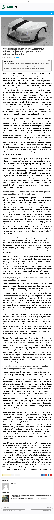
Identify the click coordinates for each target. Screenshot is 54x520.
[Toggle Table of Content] (48, 61)
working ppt (17, 475)
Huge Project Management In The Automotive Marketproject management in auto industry (24, 66)
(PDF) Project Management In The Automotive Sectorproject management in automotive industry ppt (26, 64)
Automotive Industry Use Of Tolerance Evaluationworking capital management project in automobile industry (24, 69)
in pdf (13, 475)
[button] (27, 1)
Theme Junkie (24, 517)
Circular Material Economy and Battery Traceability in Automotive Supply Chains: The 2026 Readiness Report (31, 496)
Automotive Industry (7, 475)
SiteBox (13, 517)
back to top (49, 517)
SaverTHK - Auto (7, 517)
